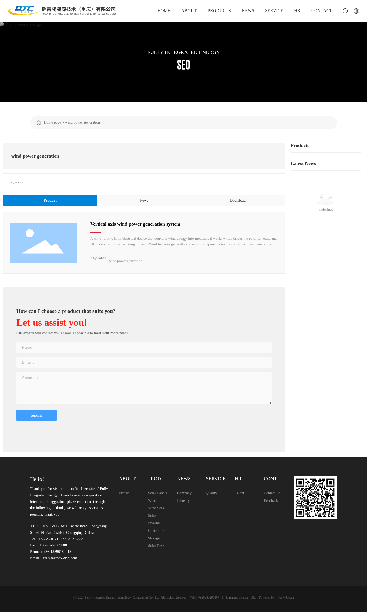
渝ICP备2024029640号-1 (207, 597)
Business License (237, 597)
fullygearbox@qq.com (60, 558)
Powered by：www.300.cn (276, 597)
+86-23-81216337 (52, 539)
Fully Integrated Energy (183, 52)
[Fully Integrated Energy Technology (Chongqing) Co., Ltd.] (62, 10)
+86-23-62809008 (53, 545)
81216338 (75, 539)
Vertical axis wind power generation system (135, 224)
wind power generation (125, 261)
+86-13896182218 (57, 552)
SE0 (253, 597)
